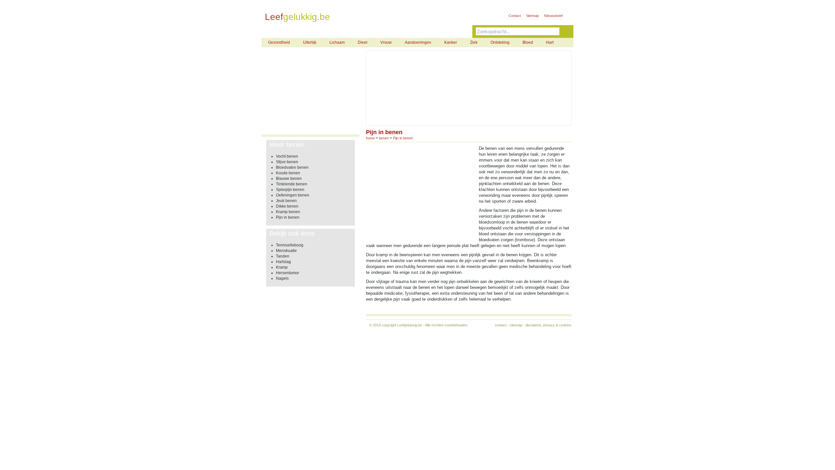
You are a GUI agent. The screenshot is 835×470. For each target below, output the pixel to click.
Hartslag (283, 261)
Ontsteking (500, 42)
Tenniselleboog (289, 245)
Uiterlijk (309, 42)
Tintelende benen (291, 184)
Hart (550, 42)
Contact (515, 16)
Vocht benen (287, 156)
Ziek (474, 42)
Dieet (362, 42)
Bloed (528, 42)
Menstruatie (286, 250)
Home (276, 30)
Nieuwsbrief (553, 16)
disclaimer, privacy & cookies (548, 325)
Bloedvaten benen (292, 167)
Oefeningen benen (292, 195)
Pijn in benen (287, 217)
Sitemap (532, 16)
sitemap (516, 325)
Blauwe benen (289, 178)
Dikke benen (287, 206)
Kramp (282, 267)
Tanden (282, 256)
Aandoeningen (418, 42)
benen (384, 138)
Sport (354, 30)
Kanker (450, 42)
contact (501, 325)
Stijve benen (287, 162)
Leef (297, 16)
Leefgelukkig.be (409, 325)
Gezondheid (315, 30)
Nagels (282, 278)
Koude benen (288, 173)
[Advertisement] (310, 91)
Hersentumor (287, 273)
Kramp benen (288, 212)
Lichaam (337, 42)
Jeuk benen (286, 200)
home (370, 138)
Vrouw (386, 42)
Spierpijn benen (290, 189)
